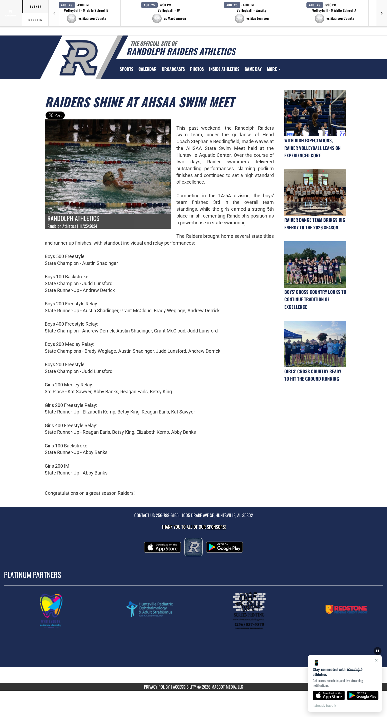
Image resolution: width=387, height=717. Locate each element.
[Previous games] (54, 13)
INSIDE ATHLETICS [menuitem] (224, 69)
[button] (86, 13)
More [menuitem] (272, 69)
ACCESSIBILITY (184, 687)
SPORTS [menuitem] (126, 69)
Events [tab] (36, 6)
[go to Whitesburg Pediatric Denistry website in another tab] (54, 610)
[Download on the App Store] (329, 695)
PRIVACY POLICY (157, 687)
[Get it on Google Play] (363, 695)
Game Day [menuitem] (253, 69)
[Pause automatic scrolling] (377, 651)
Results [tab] (35, 20)
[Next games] (381, 13)
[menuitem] (147, 69)
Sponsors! (216, 526)
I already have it (324, 706)
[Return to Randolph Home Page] (78, 58)
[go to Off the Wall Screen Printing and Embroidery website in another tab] (251, 610)
